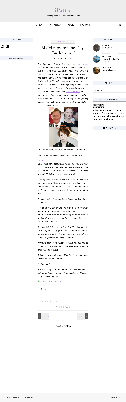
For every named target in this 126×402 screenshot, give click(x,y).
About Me (41, 25)
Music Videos (54, 155)
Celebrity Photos (65, 155)
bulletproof (45, 301)
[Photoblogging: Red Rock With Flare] (82, 316)
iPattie (63, 10)
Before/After (107, 48)
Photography (56, 25)
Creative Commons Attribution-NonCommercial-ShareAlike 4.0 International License (108, 116)
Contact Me (84, 25)
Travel (71, 25)
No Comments (63, 307)
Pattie (70, 59)
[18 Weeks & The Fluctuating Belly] (43, 316)
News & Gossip (77, 155)
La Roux (82, 64)
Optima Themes (26, 397)
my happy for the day (63, 42)
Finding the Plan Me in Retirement (111, 60)
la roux (55, 301)
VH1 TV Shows (43, 155)
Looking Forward (109, 70)
